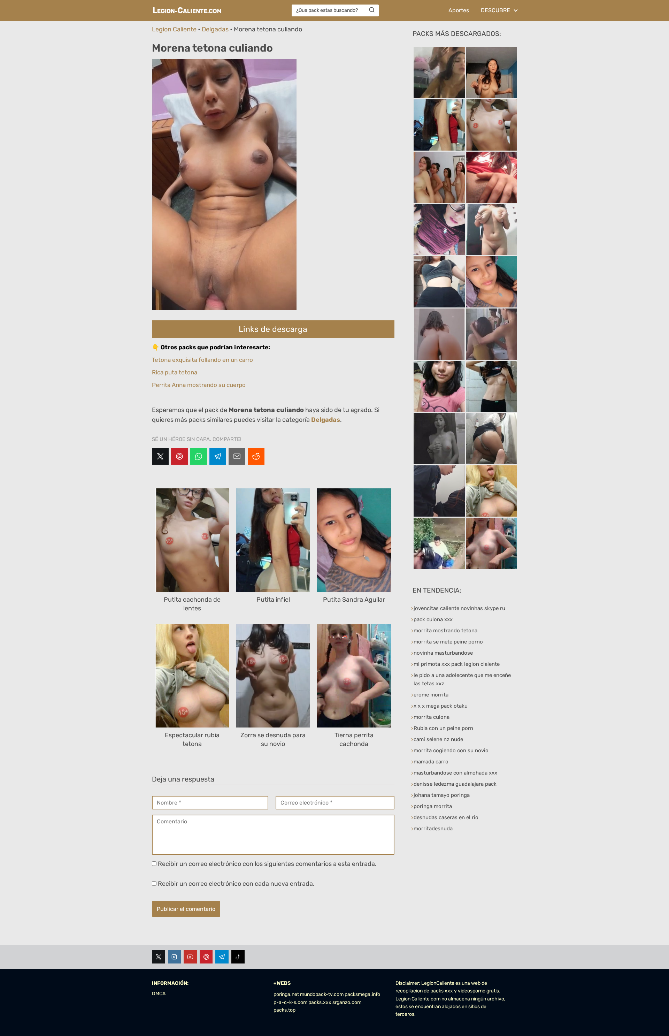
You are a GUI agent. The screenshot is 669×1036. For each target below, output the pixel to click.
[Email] (237, 456)
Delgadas (215, 29)
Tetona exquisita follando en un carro (202, 359)
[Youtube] (190, 956)
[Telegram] (217, 456)
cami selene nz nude (438, 739)
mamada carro (431, 762)
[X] (160, 456)
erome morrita (431, 695)
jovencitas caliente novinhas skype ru (459, 608)
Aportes (458, 10)
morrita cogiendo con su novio (451, 750)
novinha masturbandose (443, 653)
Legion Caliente (174, 29)
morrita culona (431, 717)
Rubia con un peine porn (443, 728)
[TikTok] (238, 956)
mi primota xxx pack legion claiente (457, 664)
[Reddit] (256, 456)
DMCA (159, 994)
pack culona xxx (433, 619)
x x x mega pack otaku (441, 706)
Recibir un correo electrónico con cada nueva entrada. (236, 884)
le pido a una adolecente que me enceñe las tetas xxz (462, 679)
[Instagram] (174, 956)
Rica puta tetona (174, 372)
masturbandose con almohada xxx (455, 773)
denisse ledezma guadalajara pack (455, 784)
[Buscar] (372, 10)
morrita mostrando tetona (445, 630)
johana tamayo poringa (442, 795)
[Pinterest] (179, 456)
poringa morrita (433, 806)
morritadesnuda (433, 828)
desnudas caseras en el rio (446, 817)
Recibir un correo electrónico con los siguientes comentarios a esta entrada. (267, 864)
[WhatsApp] (198, 456)
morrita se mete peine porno (448, 642)
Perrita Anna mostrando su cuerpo (199, 384)
